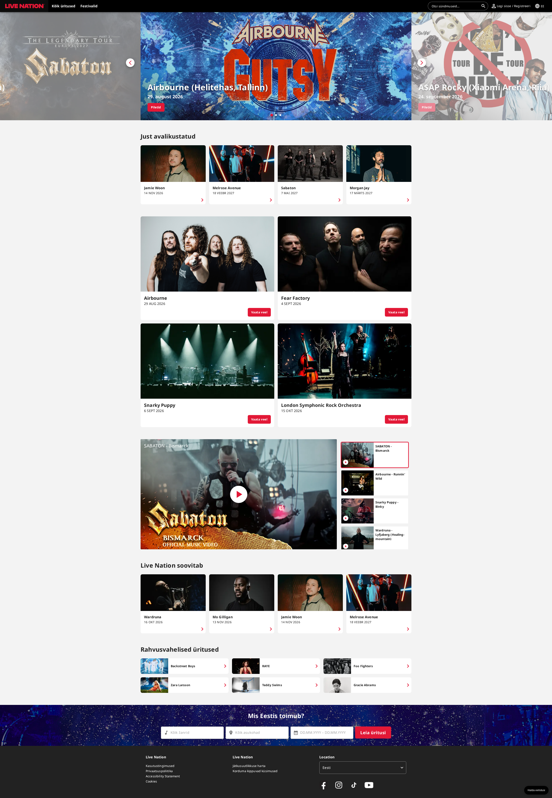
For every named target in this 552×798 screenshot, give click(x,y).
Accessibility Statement (163, 776)
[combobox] (455, 6)
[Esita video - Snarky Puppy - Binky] (345, 518)
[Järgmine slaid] (481, 66)
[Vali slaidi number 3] (280, 115)
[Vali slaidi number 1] (271, 115)
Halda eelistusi (536, 790)
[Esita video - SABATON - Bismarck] (238, 494)
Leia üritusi (373, 733)
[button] (24, 6)
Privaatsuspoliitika (159, 771)
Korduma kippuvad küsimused (255, 771)
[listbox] (363, 768)
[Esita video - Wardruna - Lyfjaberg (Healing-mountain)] (345, 546)
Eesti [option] (327, 767)
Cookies (151, 781)
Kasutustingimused (160, 766)
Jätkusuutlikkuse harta (249, 766)
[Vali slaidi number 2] (276, 115)
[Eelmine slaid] (70, 66)
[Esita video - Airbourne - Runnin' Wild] (345, 490)
